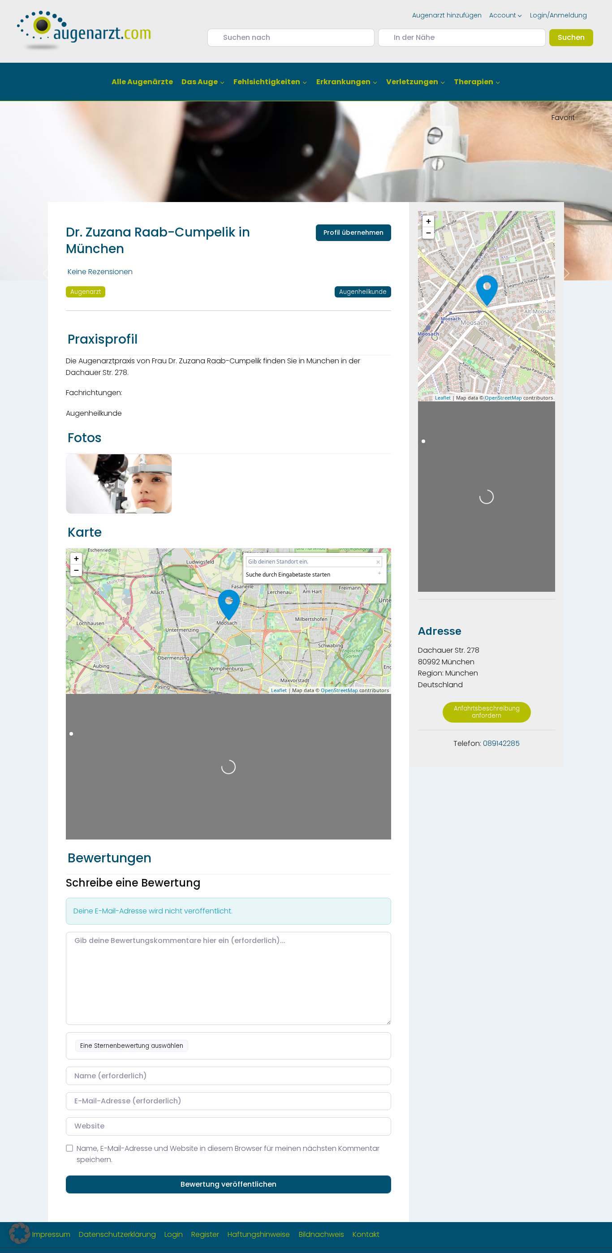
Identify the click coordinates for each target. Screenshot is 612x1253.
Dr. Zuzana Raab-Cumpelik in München (158, 240)
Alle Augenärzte (142, 82)
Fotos (85, 438)
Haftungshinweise (259, 1234)
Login (173, 1234)
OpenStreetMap (339, 690)
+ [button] (76, 558)
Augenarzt (85, 292)
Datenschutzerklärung (117, 1234)
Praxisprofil (103, 339)
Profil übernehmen (353, 232)
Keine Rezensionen (100, 272)
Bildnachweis (321, 1234)
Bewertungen (109, 858)
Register (205, 1234)
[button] (19, 1233)
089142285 (501, 743)
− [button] (76, 570)
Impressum (51, 1234)
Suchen (575, 37)
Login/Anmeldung (558, 15)
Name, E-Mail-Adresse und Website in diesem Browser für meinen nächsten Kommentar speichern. (228, 1154)
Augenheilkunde (363, 292)
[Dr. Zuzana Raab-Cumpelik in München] (229, 605)
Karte (85, 532)
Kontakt (366, 1234)
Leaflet (279, 690)
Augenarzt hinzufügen (447, 15)
